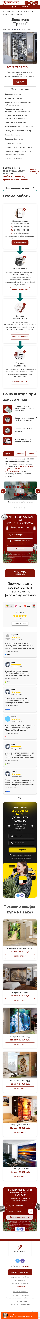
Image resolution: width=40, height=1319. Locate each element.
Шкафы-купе (19, 12)
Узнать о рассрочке (20, 337)
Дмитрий (14, 771)
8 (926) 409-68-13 (21, 233)
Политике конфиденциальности (21, 856)
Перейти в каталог (20, 381)
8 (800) (20, 1266)
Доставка (21, 454)
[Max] (22, 896)
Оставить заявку (20, 242)
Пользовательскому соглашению (21, 858)
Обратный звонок (20, 1272)
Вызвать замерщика (20, 289)
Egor (13, 689)
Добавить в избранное (20, 1292)
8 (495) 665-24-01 (21, 230)
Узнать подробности (33, 170)
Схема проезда (20, 1286)
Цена (7, 454)
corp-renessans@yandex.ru (20, 1277)
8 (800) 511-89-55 (21, 227)
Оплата (31, 454)
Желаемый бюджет (22, 541)
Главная (7, 12)
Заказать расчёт (20, 81)
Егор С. (14, 717)
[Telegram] (18, 896)
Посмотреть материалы (20, 573)
